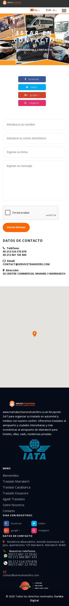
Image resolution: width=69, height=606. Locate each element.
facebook (33, 79)
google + (34, 95)
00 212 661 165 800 (14, 255)
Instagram (34, 103)
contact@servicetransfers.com (26, 264)
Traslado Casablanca (16, 487)
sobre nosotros (13, 505)
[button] (34, 334)
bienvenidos (25, 50)
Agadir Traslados (14, 499)
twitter (34, 87)
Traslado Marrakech (16, 481)
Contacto (9, 511)
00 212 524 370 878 (14, 251)
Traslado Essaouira (15, 493)
